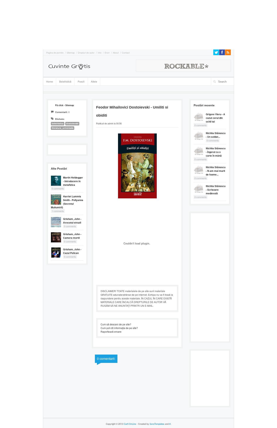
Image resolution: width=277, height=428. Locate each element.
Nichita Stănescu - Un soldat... (215, 135)
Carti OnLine (130, 423)
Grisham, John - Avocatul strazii (72, 220)
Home (49, 81)
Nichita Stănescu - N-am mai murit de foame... (215, 170)
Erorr (107, 52)
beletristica (57, 123)
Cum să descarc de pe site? (116, 324)
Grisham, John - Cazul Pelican (72, 251)
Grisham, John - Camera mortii (72, 236)
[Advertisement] (12, 24)
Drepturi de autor (86, 52)
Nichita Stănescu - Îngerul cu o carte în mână (215, 151)
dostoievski (72, 123)
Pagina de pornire (54, 52)
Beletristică (63, 81)
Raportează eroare (111, 331)
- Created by (150, 423)
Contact (126, 52)
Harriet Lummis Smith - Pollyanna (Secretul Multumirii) (67, 202)
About (116, 52)
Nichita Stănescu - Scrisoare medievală (215, 189)
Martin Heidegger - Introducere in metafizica (73, 181)
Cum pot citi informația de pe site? (119, 328)
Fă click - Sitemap (64, 105)
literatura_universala (62, 127)
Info (99, 52)
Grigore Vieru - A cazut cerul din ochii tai (215, 117)
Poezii (81, 81)
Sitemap (71, 52)
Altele (94, 81)
